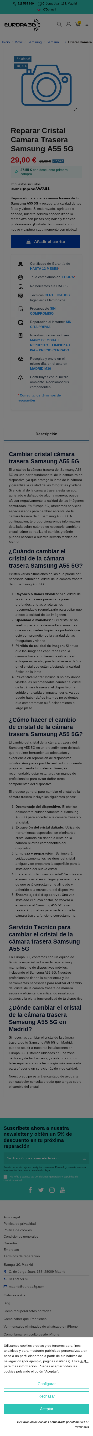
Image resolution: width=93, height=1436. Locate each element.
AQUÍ (84, 1361)
